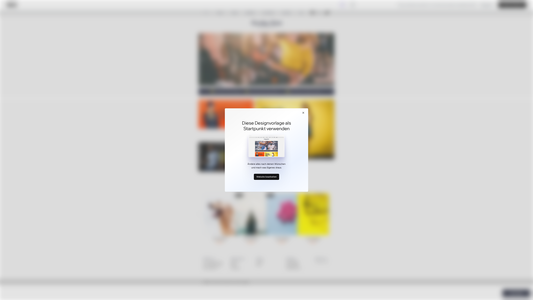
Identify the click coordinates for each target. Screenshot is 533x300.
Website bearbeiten (266, 176)
